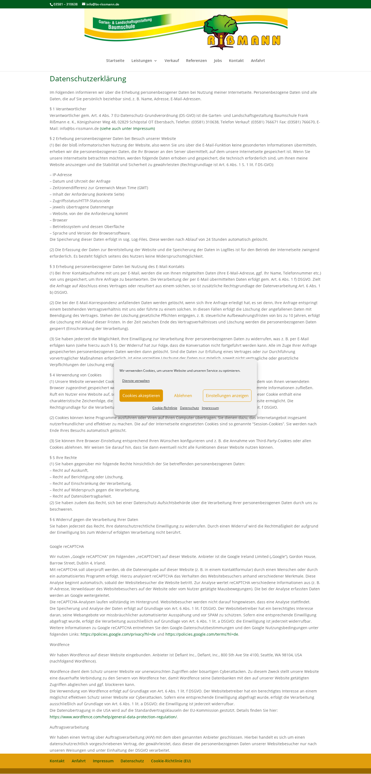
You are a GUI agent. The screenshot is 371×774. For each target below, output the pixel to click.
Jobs (218, 61)
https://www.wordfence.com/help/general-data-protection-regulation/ (113, 716)
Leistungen (141, 61)
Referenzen (196, 61)
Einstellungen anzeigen (227, 395)
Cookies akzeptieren (141, 395)
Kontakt (236, 61)
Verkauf (172, 61)
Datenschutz (189, 407)
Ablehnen (183, 395)
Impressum (210, 407)
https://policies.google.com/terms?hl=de (201, 634)
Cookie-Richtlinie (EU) (171, 760)
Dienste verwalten (136, 380)
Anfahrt (258, 61)
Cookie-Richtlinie (164, 407)
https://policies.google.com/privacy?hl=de (118, 634)
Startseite (115, 61)
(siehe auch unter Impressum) (127, 128)
